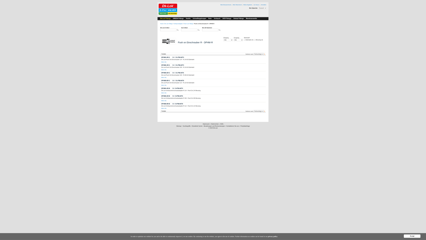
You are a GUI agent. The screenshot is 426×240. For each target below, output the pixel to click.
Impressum (206, 124)
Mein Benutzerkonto (225, 4)
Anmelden (263, 4)
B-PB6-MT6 (177, 96)
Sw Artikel (184, 28)
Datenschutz (215, 124)
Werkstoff (246, 38)
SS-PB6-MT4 (178, 65)
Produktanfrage (245, 126)
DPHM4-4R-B (165, 88)
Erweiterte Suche (197, 126)
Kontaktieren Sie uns (232, 126)
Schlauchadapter (178, 23)
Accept (412, 236)
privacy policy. (273, 236)
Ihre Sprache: (253, 8)
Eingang (226, 38)
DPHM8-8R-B (165, 104)
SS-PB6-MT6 (178, 73)
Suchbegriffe (186, 126)
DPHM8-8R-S (165, 80)
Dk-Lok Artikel (164, 28)
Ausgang (236, 38)
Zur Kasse (256, 4)
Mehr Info (163, 62)
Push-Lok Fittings (188, 23)
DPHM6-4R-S (165, 65)
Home (161, 23)
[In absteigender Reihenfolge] (264, 54)
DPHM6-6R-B (165, 96)
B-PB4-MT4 (177, 88)
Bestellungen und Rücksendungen (214, 126)
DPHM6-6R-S (165, 73)
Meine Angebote (247, 4)
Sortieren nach (249, 54)
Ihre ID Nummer (207, 28)
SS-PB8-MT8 (178, 80)
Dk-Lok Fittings (168, 23)
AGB (221, 124)
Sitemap (178, 126)
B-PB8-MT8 (177, 104)
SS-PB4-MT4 (178, 57)
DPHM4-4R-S (165, 57)
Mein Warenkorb (237, 4)
